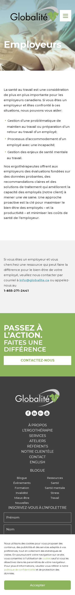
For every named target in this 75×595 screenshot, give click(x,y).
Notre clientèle (37, 452)
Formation (22, 487)
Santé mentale (55, 487)
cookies (46, 558)
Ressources (55, 477)
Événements (21, 482)
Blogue (22, 477)
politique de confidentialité (19, 569)
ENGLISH (37, 462)
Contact (37, 457)
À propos (37, 425)
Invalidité (22, 492)
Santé (55, 482)
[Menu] (65, 15)
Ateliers (37, 441)
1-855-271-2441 (16, 291)
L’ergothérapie (37, 430)
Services (37, 436)
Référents (37, 446)
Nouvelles (22, 502)
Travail (55, 497)
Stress (55, 492)
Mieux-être (21, 497)
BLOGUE (37, 470)
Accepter (37, 585)
